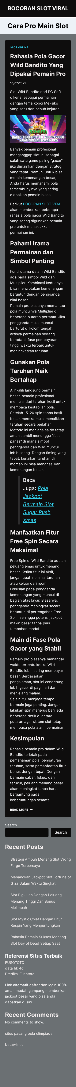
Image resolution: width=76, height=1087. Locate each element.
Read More (21, 809)
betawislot (14, 1044)
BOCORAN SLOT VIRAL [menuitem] (43, 204)
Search (11, 825)
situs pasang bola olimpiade (29, 1033)
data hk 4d (14, 968)
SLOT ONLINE (19, 47)
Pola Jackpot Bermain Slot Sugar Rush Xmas (38, 504)
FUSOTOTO (14, 963)
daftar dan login (42, 985)
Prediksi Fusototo (19, 974)
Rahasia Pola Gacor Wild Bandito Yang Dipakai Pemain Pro (38, 65)
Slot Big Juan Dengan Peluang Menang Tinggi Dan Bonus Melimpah (36, 901)
